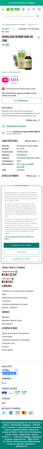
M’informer (23, 101)
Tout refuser (21, 252)
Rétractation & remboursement (14, 298)
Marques (5, 317)
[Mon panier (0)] (39, 9)
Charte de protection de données (15, 333)
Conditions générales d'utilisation (16, 340)
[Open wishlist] (34, 9)
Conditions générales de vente (14, 304)
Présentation (7, 337)
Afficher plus (31, 120)
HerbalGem (22, 155)
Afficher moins (31, 141)
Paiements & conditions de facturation (18, 291)
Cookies (5, 347)
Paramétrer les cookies (21, 259)
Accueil (5, 29)
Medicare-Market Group (12, 320)
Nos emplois (7, 324)
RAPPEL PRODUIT (10, 308)
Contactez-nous (8, 343)
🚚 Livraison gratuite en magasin (21, 3)
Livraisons (6, 301)
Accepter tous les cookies (21, 245)
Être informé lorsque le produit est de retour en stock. (19, 94)
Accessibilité (7, 350)
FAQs (4, 294)
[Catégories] (3, 9)
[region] (21, 224)
